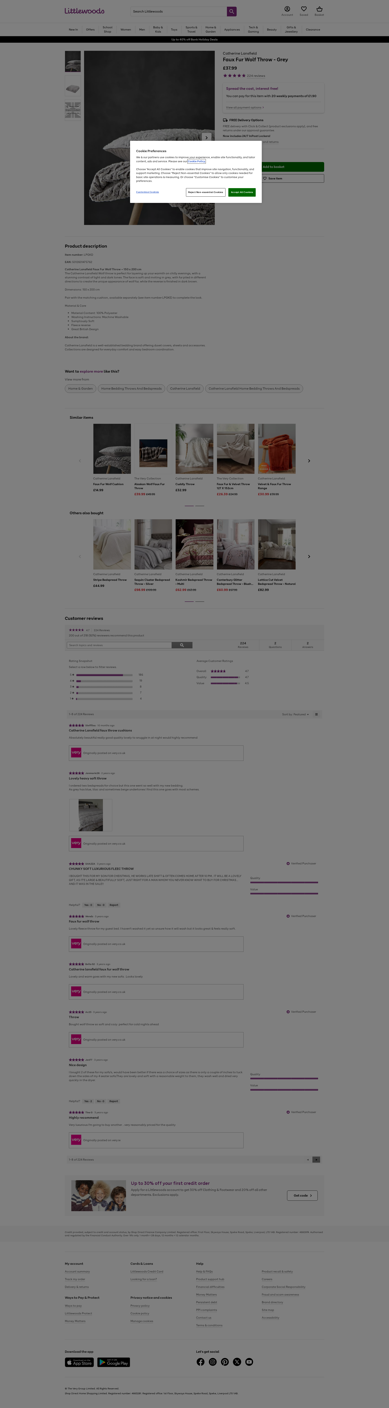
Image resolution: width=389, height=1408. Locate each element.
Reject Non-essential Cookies (205, 192)
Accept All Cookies (242, 192)
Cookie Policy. (196, 161)
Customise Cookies (147, 192)
